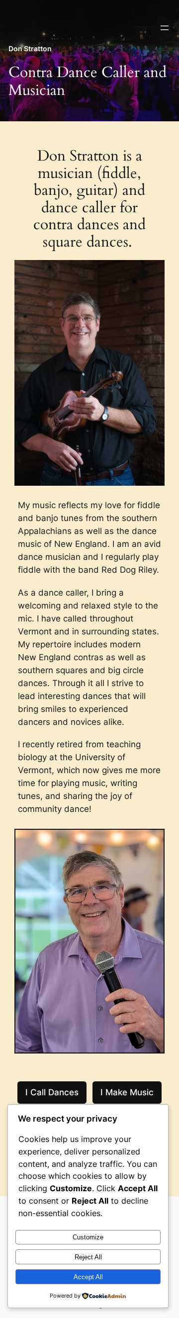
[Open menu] (165, 28)
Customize (88, 1237)
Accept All (88, 1277)
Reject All (88, 1257)
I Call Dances (52, 1092)
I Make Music (127, 1092)
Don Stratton (30, 48)
